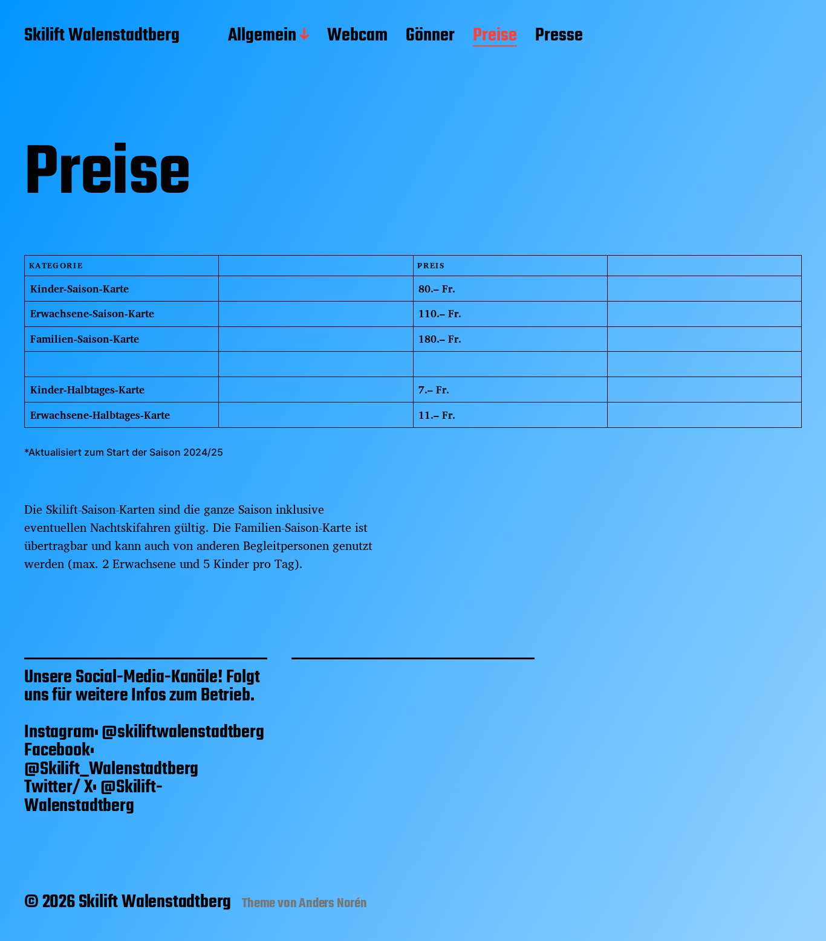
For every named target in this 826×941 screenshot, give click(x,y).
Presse (559, 36)
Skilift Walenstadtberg (102, 36)
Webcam (357, 36)
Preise (495, 36)
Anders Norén (333, 903)
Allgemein (262, 36)
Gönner (430, 36)
